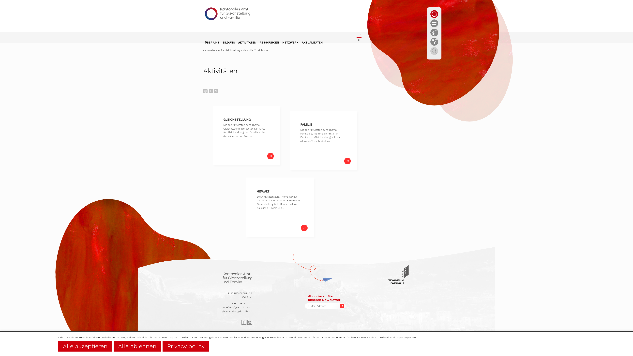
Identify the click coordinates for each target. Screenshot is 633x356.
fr (359, 35)
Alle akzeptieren (85, 346)
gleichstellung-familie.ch (237, 311)
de (359, 40)
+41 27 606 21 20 (242, 303)
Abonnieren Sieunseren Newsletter (324, 298)
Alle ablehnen (137, 346)
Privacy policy (186, 346)
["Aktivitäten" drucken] (205, 91)
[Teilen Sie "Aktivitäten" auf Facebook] (211, 92)
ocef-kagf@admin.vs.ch (237, 307)
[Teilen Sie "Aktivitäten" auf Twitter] (216, 91)
